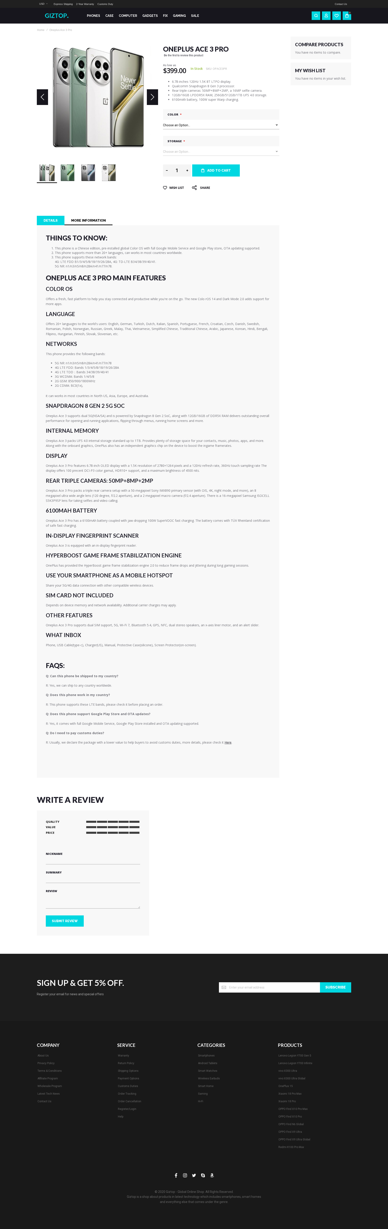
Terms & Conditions (49, 1070)
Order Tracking (127, 1093)
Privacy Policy (46, 1063)
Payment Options (128, 1078)
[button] (43, 4)
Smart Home (206, 1086)
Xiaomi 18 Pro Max (290, 1093)
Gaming (203, 1093)
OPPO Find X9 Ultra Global (294, 1139)
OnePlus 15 (285, 1086)
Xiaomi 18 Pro (287, 1101)
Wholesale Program (49, 1086)
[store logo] (58, 15)
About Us (43, 1055)
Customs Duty (105, 4)
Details (51, 220)
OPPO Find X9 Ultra (290, 1131)
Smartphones (206, 1055)
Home (40, 30)
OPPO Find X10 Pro (290, 1116)
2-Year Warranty (85, 4)
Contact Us (341, 4)
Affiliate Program (47, 1078)
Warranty (123, 1055)
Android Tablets (207, 1063)
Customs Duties (128, 1086)
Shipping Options (128, 1070)
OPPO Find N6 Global (291, 1124)
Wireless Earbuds (209, 1078)
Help (120, 1116)
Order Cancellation (129, 1101)
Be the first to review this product (183, 55)
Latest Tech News (48, 1093)
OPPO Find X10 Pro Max (293, 1109)
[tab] (50, 220)
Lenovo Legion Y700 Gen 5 (294, 1055)
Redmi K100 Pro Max (291, 1147)
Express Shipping (63, 4)
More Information (88, 220)
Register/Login (127, 1109)
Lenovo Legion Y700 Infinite (295, 1063)
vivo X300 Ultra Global (291, 1078)
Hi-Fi (200, 1101)
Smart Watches (207, 1070)
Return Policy (126, 1063)
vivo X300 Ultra (287, 1070)
